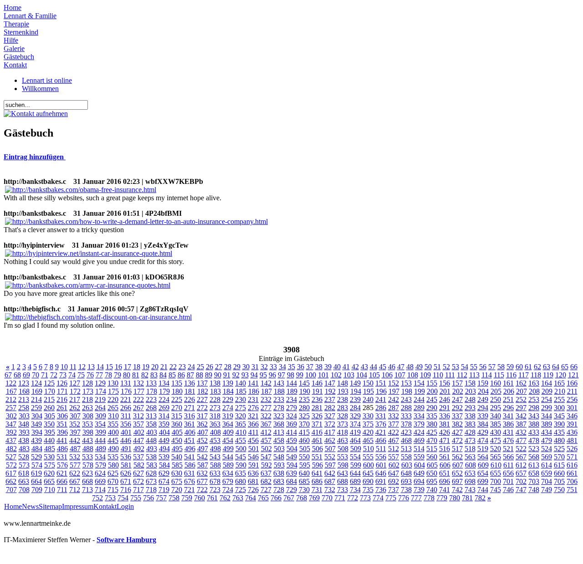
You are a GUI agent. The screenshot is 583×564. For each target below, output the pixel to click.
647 (393, 473)
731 (317, 489)
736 (380, 489)
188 (279, 391)
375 (368, 424)
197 (394, 391)
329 (355, 416)
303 (24, 416)
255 (559, 399)
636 (253, 473)
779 (441, 498)
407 (202, 432)
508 (343, 448)
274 (227, 408)
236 (317, 399)
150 (368, 383)
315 (176, 416)
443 (87, 440)
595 (304, 465)
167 (11, 391)
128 (87, 383)
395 (49, 432)
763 (237, 498)
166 (572, 383)
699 (482, 481)
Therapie (16, 24)
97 (281, 375)
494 (164, 448)
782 (480, 498)
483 (24, 448)
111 (450, 375)
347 (10, 424)
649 (419, 473)
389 (546, 424)
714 (100, 489)
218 (87, 399)
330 (368, 416)
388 (533, 424)
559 (419, 457)
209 (547, 391)
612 (521, 465)
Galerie (14, 48)
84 (163, 375)
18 (136, 367)
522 (521, 448)
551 (317, 457)
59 (510, 367)
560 (431, 457)
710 (49, 489)
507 (330, 448)
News (30, 506)
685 (304, 481)
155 (431, 383)
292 (457, 408)
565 (495, 457)
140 (240, 383)
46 (391, 367)
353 (87, 424)
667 (74, 481)
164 (546, 383)
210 (559, 391)
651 (444, 473)
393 (24, 432)
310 (113, 416)
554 (355, 457)
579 (100, 465)
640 (304, 473)
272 (202, 408)
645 (368, 473)
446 (125, 440)
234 (291, 399)
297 (521, 408)
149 (355, 383)
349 (36, 424)
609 (483, 465)
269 (164, 408)
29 (236, 367)
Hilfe (11, 40)
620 (49, 473)
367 (266, 424)
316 (189, 416)
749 (546, 489)
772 (352, 498)
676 (189, 481)
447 (138, 440)
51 (437, 367)
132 (138, 383)
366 (253, 424)
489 (100, 448)
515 (431, 448)
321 (253, 416)
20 (155, 367)
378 (406, 424)
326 (317, 416)
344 (546, 416)
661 (572, 473)
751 (572, 489)
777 (416, 498)
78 (108, 375)
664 (36, 481)
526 (572, 448)
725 (240, 489)
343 (533, 416)
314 (164, 416)
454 (227, 440)
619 (36, 473)
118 (536, 375)
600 (368, 465)
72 (53, 375)
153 (406, 383)
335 (431, 416)
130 (112, 383)
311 (126, 416)
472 (457, 440)
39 (328, 367)
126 (61, 383)
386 (508, 424)
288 (406, 408)
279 (291, 408)
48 (410, 367)
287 (393, 408)
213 (23, 399)
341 (508, 416)
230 (240, 399)
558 (406, 457)
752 (97, 498)
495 (177, 448)
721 (189, 489)
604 (419, 465)
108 (412, 375)
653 (470, 473)
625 (112, 473)
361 (189, 424)
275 (240, 408)
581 (126, 465)
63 (546, 367)
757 (161, 498)
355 (112, 424)
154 (419, 383)
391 (572, 424)
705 (559, 481)
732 (329, 489)
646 (380, 473)
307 (75, 416)
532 (74, 457)
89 (208, 375)
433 (533, 432)
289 (419, 408)
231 (253, 399)
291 (444, 408)
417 (329, 432)
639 (291, 473)
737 (393, 489)
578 (87, 465)
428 (470, 432)
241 (380, 399)
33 (273, 367)
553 (342, 457)
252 (521, 399)
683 (278, 481)
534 (100, 457)
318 (215, 416)
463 (342, 440)
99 (299, 375)
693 (406, 481)
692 (393, 481)
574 (36, 465)
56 (482, 367)
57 (492, 367)
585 (177, 465)
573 (24, 465)
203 (470, 391)
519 (482, 448)
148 (342, 383)
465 (368, 440)
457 (266, 440)
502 (266, 448)
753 (110, 498)
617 (10, 473)
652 (457, 473)
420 (368, 432)
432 (521, 432)
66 (574, 367)
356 (125, 424)
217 (74, 399)
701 (508, 481)
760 (199, 498)
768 (301, 498)
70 (35, 375)
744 (482, 489)
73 (62, 375)
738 (406, 489)
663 (23, 481)
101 (323, 375)
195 (368, 391)
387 (521, 424)
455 (240, 440)
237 (329, 399)
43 (364, 367)
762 (225, 498)
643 (342, 473)
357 (138, 424)
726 (253, 489)
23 (182, 367)
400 (113, 432)
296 (508, 408)
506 (317, 448)
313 (151, 416)
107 (399, 375)
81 (135, 375)
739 (419, 489)
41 (346, 367)
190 (304, 391)
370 (304, 424)
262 (74, 408)
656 (508, 473)
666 (61, 481)
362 (202, 424)
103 (348, 375)
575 (49, 465)
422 (393, 432)
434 (546, 432)
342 (521, 416)
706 (572, 481)
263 (87, 408)
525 (559, 448)
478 (533, 440)
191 (317, 391)
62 (537, 367)
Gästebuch (19, 57)
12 (82, 367)
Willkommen (40, 88)
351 (61, 424)
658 (533, 473)
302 (11, 416)
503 (279, 448)
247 (457, 399)
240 (368, 399)
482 (11, 448)
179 (164, 391)
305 (49, 416)
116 (511, 375)
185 (240, 391)
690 (368, 481)
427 (457, 432)
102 (336, 375)
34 (282, 367)
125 (49, 383)
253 (533, 399)
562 (457, 457)
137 (202, 383)
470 (431, 440)
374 (355, 424)
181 (189, 391)
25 (200, 367)
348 (23, 424)
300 (559, 408)
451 (189, 440)
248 (470, 399)
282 (329, 408)
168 (24, 391)
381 (444, 424)
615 (559, 465)
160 (495, 383)
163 (533, 383)
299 (546, 408)
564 (482, 457)
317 (202, 416)
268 (151, 408)
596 (317, 465)
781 (467, 498)
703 (533, 481)
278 (278, 408)
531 (61, 457)
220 (112, 399)
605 (432, 465)
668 (87, 481)
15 (109, 367)
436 (572, 432)
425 (431, 432)
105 (374, 375)
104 (361, 375)
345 (559, 416)
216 (61, 399)
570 (559, 457)
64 (555, 367)
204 (483, 391)
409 (228, 432)
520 (495, 448)
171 (62, 391)
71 (44, 375)
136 (189, 383)
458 (278, 440)
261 (61, 408)
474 (482, 440)
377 (393, 424)
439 (36, 440)
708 (24, 489)
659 (546, 473)
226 (189, 399)
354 (100, 424)
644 (355, 473)
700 (495, 481)
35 (291, 367)
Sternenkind (21, 32)
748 (533, 489)
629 (164, 473)
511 (381, 448)
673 (151, 481)
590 (240, 465)
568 (533, 457)
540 (176, 457)
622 (74, 473)
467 (393, 440)
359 (164, 424)
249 (482, 399)
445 (112, 440)
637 (266, 473)
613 (533, 465)
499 (228, 448)
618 (23, 473)
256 (572, 399)
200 (432, 391)
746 (508, 489)
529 (36, 457)
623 (87, 473)
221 (125, 399)
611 (508, 465)
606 (445, 465)
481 (572, 440)
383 (470, 424)
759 (186, 498)
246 (444, 399)
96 (272, 375)
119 (548, 375)
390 (559, 424)
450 (176, 440)
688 (342, 481)
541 (189, 457)
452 (202, 440)
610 (496, 465)
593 (279, 465)
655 (495, 473)
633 (215, 473)
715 (112, 489)
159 (482, 383)
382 (457, 424)
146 (317, 383)
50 (428, 367)
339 (482, 416)
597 (330, 465)
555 (368, 457)
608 (470, 465)
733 (342, 489)
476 (508, 440)
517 (457, 448)
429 (482, 432)
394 (36, 432)
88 (199, 375)
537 (138, 457)
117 (523, 375)
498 (215, 448)
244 (419, 399)
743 (470, 489)
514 (419, 448)
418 (342, 432)
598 (343, 465)
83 (154, 375)
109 (425, 375)
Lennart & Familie (30, 16)
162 (521, 383)
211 (572, 391)
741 (444, 489)
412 (266, 432)
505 (304, 448)
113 (474, 375)
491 (126, 448)
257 (10, 408)
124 (36, 383)
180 (177, 391)
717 (138, 489)
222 (138, 399)
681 (253, 481)
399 (100, 432)
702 (521, 481)
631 (189, 473)
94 (254, 375)
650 (431, 473)
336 (444, 416)
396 (62, 432)
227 (202, 399)
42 (355, 367)
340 (495, 416)
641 (317, 473)
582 (138, 465)
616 (572, 465)
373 (342, 424)
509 (355, 448)
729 (291, 489)
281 (317, 408)
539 (164, 457)
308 (87, 416)
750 (559, 489)
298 (533, 408)
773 (365, 498)
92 (236, 375)
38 (318, 367)
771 (339, 498)
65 (564, 367)
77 (99, 375)
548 (278, 457)
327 (329, 416)
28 (227, 367)
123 (23, 383)
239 (355, 399)
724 (227, 489)
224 (164, 399)
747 (521, 489)
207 (521, 391)
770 (327, 498)
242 (393, 399)
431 (508, 432)
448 (151, 440)
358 (151, 424)
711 (62, 489)
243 (406, 399)
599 (355, 465)
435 (559, 432)
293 (470, 408)
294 (482, 408)
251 (508, 399)
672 (138, 481)
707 (11, 489)
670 (112, 481)
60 (519, 367)
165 (559, 383)
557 (393, 457)
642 (329, 473)
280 (304, 408)
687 (329, 481)
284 (355, 408)
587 (202, 465)
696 (444, 481)
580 (113, 465)
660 (559, 473)
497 (202, 448)
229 (227, 399)
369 (291, 424)
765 (263, 498)
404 (164, 432)
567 (521, 457)
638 (278, 473)
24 (191, 367)
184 (228, 391)
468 (406, 440)
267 (138, 408)
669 (100, 481)
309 (100, 416)
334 (419, 416)
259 (36, 408)
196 (381, 391)
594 (291, 465)
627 (138, 473)
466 (380, 440)
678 (215, 481)
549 (291, 457)
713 (87, 489)
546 (253, 457)
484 (36, 448)
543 (215, 457)
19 (145, 367)
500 (240, 448)
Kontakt (15, 65)
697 (457, 481)
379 (419, 424)
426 (444, 432)
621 (61, 473)
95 (263, 375)
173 (87, 391)
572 (11, 465)
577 (75, 465)
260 (49, 408)
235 (304, 399)
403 (151, 432)
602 (394, 465)
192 (330, 391)
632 (202, 473)
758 (174, 498)
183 (215, 391)
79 (117, 375)
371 (317, 424)
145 (304, 383)
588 (215, 465)
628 (151, 473)
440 (49, 440)
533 (87, 457)
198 (406, 391)
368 (278, 424)
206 (508, 391)
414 (291, 432)
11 (73, 367)
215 (49, 399)
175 (113, 391)
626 (125, 473)
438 (23, 440)
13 (91, 367)
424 (419, 432)
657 (521, 473)
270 (176, 408)
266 (125, 408)
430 (495, 432)
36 (300, 367)
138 (215, 383)
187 (266, 391)
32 (264, 367)
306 (62, 416)
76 (90, 375)
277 (266, 408)
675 (176, 481)
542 (202, 457)
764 (250, 498)
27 (218, 367)
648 (406, 473)
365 (240, 424)
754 (123, 498)
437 (10, 440)
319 (227, 416)
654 (482, 473)
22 (173, 367)
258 (23, 408)
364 (227, 424)
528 (23, 457)
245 (431, 399)
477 (521, 440)
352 (74, 424)
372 (329, 424)
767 (288, 498)
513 (406, 448)
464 (355, 440)
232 (266, 399)
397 (75, 432)
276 (253, 408)
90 (217, 375)
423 (406, 432)
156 (444, 383)
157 (457, 383)
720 (176, 489)
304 (36, 416)
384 (482, 424)
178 (151, 391)
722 (202, 489)
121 (573, 375)
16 (118, 367)
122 (10, 383)
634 (227, 473)
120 (560, 375)
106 (387, 375)
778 (429, 498)
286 (380, 408)
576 (62, 465)
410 (240, 432)
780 (454, 498)
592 (266, 465)
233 (278, 399)
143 (278, 383)
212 (10, 399)
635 (240, 473)
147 (329, 383)
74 (72, 375)
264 (100, 408)
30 (246, 367)
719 (164, 489)
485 (49, 448)
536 (125, 457)
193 (343, 391)
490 (113, 448)
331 (380, 416)
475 (495, 440)
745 (495, 489)
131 (125, 383)
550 (304, 457)
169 (36, 391)
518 (470, 448)
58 (501, 367)
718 (151, 489)
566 (508, 457)
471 (444, 440)
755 (135, 498)
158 (470, 383)
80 (126, 375)
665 (49, 481)
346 (572, 416)
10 (64, 367)
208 (534, 391)
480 (559, 440)
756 (148, 498)
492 (138, 448)
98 (290, 375)
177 (138, 391)
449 (164, 440)
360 (176, 424)
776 (403, 498)
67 (8, 375)
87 (190, 375)
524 (546, 448)
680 (240, 481)
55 (473, 367)
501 (253, 448)
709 (36, 489)
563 (470, 457)
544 (227, 457)
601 (381, 465)
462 (329, 440)
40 (337, 367)
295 (495, 408)
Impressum (77, 506)
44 (373, 367)
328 (342, 416)
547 (266, 457)
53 (455, 367)
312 (138, 416)
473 (470, 440)
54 (464, 367)
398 (87, 432)
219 (100, 399)
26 (209, 367)
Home (12, 7)
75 (81, 375)
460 (304, 440)
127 (74, 383)
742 (457, 489)
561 (444, 457)
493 (151, 448)
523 (533, 448)
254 (546, 399)
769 (314, 498)
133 (151, 383)
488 (87, 448)
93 (245, 375)
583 (151, 465)
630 (176, 473)
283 (342, 408)
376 (380, 424)
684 (291, 481)
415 (304, 432)
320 (240, 416)
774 (378, 498)
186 (253, 391)
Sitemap (50, 506)
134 (164, 383)
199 (419, 391)
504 (291, 448)
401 (126, 432)
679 (227, 481)
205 (496, 391)
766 (276, 498)
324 (291, 416)
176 (126, 391)
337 (457, 416)
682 (266, 481)
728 (278, 489)
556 (380, 457)
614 (546, 465)
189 (291, 391)
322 (266, 416)
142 (266, 383)
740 (431, 489)
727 (266, 489)
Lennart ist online (47, 80)
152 (393, 383)
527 (10, 457)
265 (112, 408)
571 (572, 457)
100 (310, 375)
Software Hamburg (126, 540)
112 (462, 375)
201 (445, 391)
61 (528, 367)
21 (164, 367)
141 (253, 383)
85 (172, 375)
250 (495, 399)
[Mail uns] (36, 113)
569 (546, 457)
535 (112, 457)
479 (546, 440)
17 (127, 367)
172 (75, 391)
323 (278, 416)
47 (400, 367)
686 (317, 481)
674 (164, 481)
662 (10, 481)
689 (355, 481)
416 (317, 432)
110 (438, 375)
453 (215, 440)
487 (75, 448)
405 (177, 432)
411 (253, 432)
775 (390, 498)
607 (457, 465)
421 (380, 432)
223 (151, 399)
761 (212, 498)
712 (74, 489)
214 (36, 399)
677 (202, 481)
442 (74, 440)
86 (181, 375)
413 (278, 432)
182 (202, 391)
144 (291, 383)
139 (227, 383)
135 (176, 383)
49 (419, 367)
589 (228, 465)
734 (355, 489)
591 (253, 465)
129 (100, 383)
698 (470, 481)
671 (125, 481)
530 (49, 457)
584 (164, 465)
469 (419, 440)
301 (572, 408)
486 (62, 448)
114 (486, 375)
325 (304, 416)
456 (253, 440)
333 (406, 416)
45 (382, 367)
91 (226, 375)
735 (368, 489)
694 (419, 481)
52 (446, 367)
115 (499, 375)
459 (291, 440)
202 (457, 391)
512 (393, 448)
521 (508, 448)
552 (329, 457)
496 (189, 448)
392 (11, 432)
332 (393, 416)
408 (215, 432)
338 (470, 416)
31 (255, 367)
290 (431, 408)
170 (49, 391)
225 (176, 399)
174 (100, 391)
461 (317, 440)
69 (26, 375)
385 (495, 424)
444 (100, 440)
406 (189, 432)
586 (189, 465)
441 (61, 440)
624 (100, 473)
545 (240, 457)
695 (431, 481)
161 (508, 383)
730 (304, 489)
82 (144, 375)
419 (355, 432)
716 (125, 489)
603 (406, 465)
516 (444, 448)
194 (355, 391)
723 (215, 489)
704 (546, 481)
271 (189, 408)
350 (49, 424)
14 (100, 367)
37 (309, 367)
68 (17, 375)
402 (138, 432)
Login (125, 506)
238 (342, 399)
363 (215, 424)
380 (431, 424)
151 (380, 383)
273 (215, 408)
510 (368, 448)
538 (151, 457)
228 (215, 399)
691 (380, 481)
